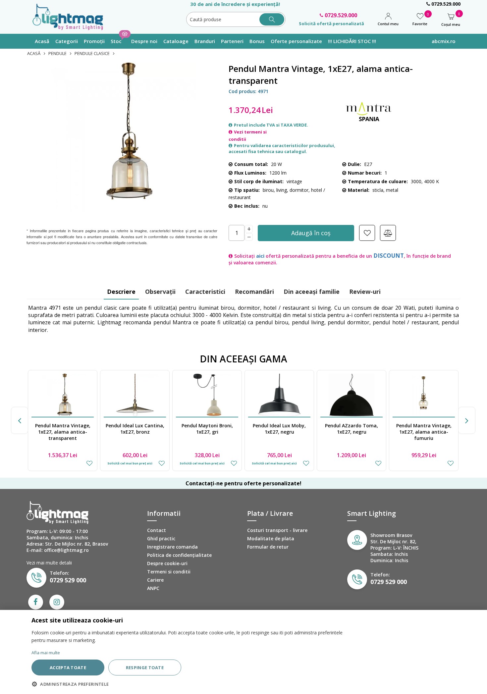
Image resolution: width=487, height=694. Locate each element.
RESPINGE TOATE (145, 667)
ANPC (153, 588)
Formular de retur (268, 547)
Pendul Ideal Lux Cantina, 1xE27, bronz (62, 428)
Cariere (155, 580)
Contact (156, 530)
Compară (388, 233)
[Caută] (271, 19)
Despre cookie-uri (167, 563)
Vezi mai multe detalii (49, 563)
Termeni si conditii (168, 571)
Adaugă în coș (311, 233)
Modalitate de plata (270, 538)
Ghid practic (161, 538)
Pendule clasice (92, 53)
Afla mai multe (45, 653)
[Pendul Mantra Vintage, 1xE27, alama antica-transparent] (122, 137)
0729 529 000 (68, 580)
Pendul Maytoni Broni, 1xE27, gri (135, 428)
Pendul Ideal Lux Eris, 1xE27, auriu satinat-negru (424, 428)
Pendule (57, 53)
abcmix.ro (444, 41)
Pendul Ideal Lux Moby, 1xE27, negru (207, 428)
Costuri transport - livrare (277, 530)
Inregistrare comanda (172, 547)
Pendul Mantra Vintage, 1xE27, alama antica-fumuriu (351, 431)
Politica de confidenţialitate (179, 555)
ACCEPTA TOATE (68, 667)
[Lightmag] (71, 16)
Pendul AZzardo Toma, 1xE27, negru (279, 428)
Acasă (33, 53)
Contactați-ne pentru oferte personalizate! (243, 483)
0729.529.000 (445, 4)
